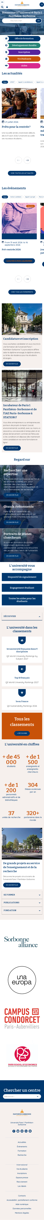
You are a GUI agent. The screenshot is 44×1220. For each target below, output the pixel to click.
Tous (5, 82)
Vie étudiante (22, 1169)
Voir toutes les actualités (22, 173)
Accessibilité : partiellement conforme (22, 1200)
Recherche (22, 1155)
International (22, 1165)
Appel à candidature (25, 82)
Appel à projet (30, 197)
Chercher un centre (22, 1090)
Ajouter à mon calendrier (19, 261)
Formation (22, 1151)
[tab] (22, 616)
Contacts (22, 1196)
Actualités (22, 1142)
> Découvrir (22, 733)
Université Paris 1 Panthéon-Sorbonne (22, 1124)
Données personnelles (22, 1209)
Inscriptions (22, 1173)
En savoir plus (12, 364)
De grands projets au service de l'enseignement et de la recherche (21, 867)
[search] (2, 7)
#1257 (12, 82)
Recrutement (22, 1182)
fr (2, 2)
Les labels (22, 1186)
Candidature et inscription (20, 338)
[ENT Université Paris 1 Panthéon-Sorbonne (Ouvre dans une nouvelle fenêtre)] (7, 7)
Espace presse (22, 1178)
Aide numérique (22, 1204)
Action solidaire (15, 197)
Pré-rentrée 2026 (11, 249)
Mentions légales (22, 1213)
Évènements (22, 1147)
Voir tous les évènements (22, 292)
